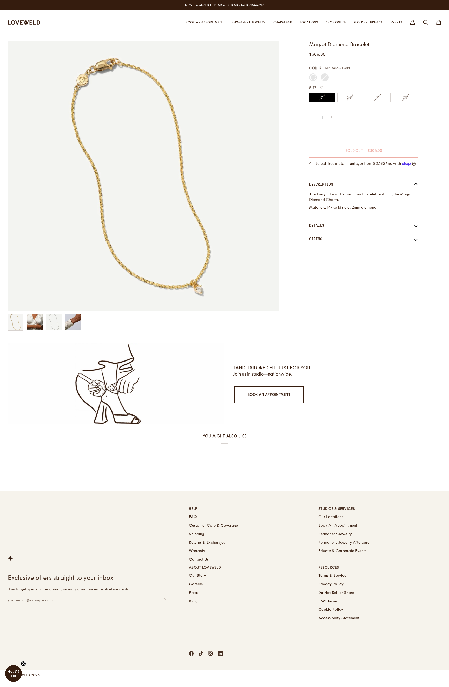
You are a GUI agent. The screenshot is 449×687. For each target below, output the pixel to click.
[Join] (161, 599)
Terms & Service (332, 575)
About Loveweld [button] (205, 567)
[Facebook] (191, 653)
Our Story (197, 575)
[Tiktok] (201, 653)
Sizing (315, 239)
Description (321, 184)
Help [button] (193, 509)
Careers (196, 584)
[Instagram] (210, 653)
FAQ (193, 516)
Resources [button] (328, 567)
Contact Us (199, 559)
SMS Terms (328, 601)
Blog (193, 601)
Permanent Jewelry (335, 534)
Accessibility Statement (338, 618)
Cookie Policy (330, 609)
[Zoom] (143, 176)
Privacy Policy (331, 584)
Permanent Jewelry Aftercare (343, 542)
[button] (309, 22)
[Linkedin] (220, 653)
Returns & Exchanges (207, 542)
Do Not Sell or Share (336, 592)
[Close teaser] (23, 663)
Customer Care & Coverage (213, 525)
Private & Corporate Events (342, 550)
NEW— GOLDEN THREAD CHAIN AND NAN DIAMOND (224, 5)
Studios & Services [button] (336, 509)
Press (193, 592)
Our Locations (330, 516)
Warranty (197, 550)
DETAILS (316, 225)
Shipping (196, 534)
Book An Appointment (269, 394)
